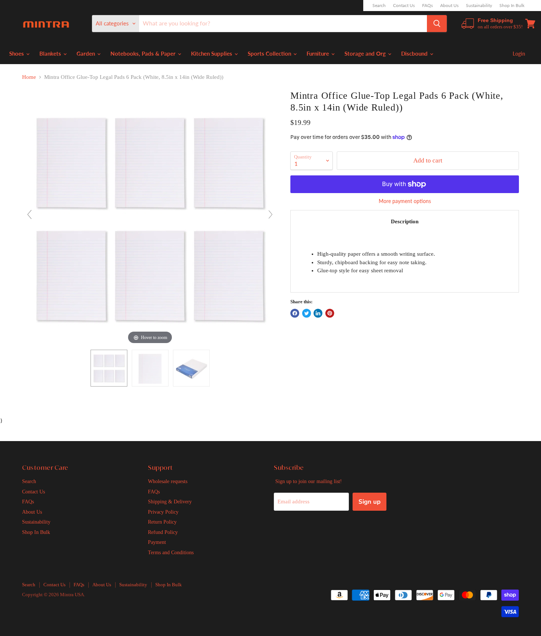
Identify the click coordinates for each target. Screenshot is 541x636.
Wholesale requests (167, 481)
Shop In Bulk (511, 5)
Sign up (369, 501)
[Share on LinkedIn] (318, 313)
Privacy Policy (163, 512)
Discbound (415, 53)
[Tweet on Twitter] (306, 313)
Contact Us (404, 5)
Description (404, 221)
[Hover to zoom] (150, 217)
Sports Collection (270, 53)
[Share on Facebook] (294, 313)
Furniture (318, 53)
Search (379, 5)
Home (29, 77)
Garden (86, 53)
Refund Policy (163, 532)
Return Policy (162, 522)
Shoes (17, 53)
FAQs (427, 5)
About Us (449, 5)
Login (519, 53)
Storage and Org (365, 53)
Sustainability (479, 5)
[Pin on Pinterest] (329, 313)
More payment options (405, 201)
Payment (157, 542)
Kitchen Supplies (212, 53)
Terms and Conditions (171, 552)
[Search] (437, 23)
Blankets (51, 53)
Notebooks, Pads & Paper (143, 53)
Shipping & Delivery (170, 501)
